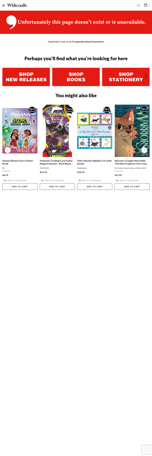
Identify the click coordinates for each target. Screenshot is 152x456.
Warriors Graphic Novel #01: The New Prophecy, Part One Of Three (131, 162)
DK (3, 168)
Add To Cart (20, 186)
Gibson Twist (141, 168)
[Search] (139, 5)
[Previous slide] (6, 77)
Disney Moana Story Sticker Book (17, 162)
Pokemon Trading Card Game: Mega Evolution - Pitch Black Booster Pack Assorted (56, 162)
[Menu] (4, 5)
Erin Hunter (119, 168)
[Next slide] (145, 77)
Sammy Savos (130, 168)
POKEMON (44, 168)
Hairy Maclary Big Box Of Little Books (94, 162)
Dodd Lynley (82, 168)
